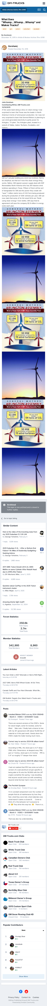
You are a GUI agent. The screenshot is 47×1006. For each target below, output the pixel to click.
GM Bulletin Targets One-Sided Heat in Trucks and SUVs (21, 698)
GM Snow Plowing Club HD (21, 914)
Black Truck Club (16, 841)
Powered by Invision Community (24, 1002)
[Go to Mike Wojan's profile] (42, 587)
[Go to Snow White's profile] (42, 533)
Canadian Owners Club (19, 858)
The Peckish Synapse (16, 785)
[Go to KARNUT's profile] (12, 968)
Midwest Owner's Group (20, 898)
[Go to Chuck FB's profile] (5, 762)
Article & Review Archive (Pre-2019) (31, 37)
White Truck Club (16, 850)
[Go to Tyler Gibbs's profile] (5, 742)
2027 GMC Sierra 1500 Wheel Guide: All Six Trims (21, 683)
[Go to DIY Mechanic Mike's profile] (42, 568)
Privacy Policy (13, 997)
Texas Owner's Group (18, 882)
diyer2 (17, 952)
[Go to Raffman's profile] (42, 603)
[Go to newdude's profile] (12, 945)
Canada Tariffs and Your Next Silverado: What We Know (21, 690)
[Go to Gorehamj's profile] (4, 47)
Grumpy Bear (16, 788)
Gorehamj (7, 35)
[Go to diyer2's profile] (12, 953)
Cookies (36, 997)
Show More (23, 976)
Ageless (8, 604)
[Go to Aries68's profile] (16, 657)
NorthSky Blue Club (17, 890)
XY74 (13, 815)
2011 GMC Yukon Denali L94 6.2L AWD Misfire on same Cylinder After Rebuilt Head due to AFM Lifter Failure (20, 569)
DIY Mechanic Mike (12, 574)
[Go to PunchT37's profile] (12, 961)
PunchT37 (19, 960)
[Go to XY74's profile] (5, 811)
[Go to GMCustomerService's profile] (42, 549)
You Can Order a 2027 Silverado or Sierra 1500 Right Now (22, 675)
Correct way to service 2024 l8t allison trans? (26, 741)
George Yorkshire (11, 537)
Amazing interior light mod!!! (13, 602)
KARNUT (18, 968)
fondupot (14, 719)
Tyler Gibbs (15, 744)
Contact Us (26, 997)
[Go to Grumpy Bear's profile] (5, 786)
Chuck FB (14, 763)
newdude (18, 944)
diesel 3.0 (13, 874)
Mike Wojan (9, 591)
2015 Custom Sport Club (19, 906)
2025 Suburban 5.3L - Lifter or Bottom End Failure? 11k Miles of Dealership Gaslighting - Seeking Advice (20, 550)
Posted (18, 49)
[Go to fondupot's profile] (5, 715)
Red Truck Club (15, 866)
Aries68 (23, 658)
